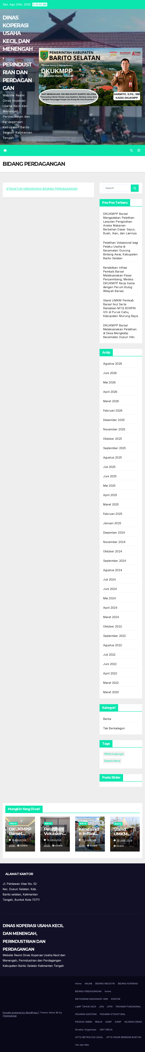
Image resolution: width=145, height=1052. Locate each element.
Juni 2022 (110, 664)
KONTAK (115, 998)
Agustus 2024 (112, 570)
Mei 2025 (109, 485)
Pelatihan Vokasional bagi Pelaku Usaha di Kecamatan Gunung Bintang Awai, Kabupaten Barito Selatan (120, 250)
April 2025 (110, 495)
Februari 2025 (112, 514)
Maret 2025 (111, 504)
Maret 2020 (111, 692)
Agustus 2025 (112, 457)
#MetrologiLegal (113, 753)
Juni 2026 (110, 373)
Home (78, 983)
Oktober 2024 (112, 551)
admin (24, 845)
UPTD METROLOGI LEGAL (89, 1037)
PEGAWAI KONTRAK (86, 1014)
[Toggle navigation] (138, 150)
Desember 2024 (114, 532)
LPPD (110, 1006)
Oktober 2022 (112, 626)
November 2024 (114, 542)
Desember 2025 (114, 420)
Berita (107, 719)
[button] (131, 150)
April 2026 (110, 392)
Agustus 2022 (112, 645)
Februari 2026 (113, 410)
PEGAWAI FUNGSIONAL (128, 1006)
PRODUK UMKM (83, 1021)
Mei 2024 (109, 598)
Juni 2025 (110, 476)
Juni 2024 (110, 589)
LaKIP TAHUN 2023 (85, 1006)
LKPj (101, 1006)
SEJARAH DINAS (133, 1021)
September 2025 (114, 448)
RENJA (98, 1021)
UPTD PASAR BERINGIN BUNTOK (123, 1037)
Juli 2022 (109, 654)
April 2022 (110, 673)
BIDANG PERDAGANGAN (88, 991)
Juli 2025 (109, 467)
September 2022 (114, 636)
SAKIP (108, 1021)
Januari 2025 (112, 523)
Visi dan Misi (82, 1044)
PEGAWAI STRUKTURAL (113, 1014)
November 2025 (114, 429)
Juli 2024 (109, 579)
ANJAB (88, 983)
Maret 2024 (111, 617)
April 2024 (110, 607)
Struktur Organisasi (85, 1029)
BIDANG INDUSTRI (105, 983)
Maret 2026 (111, 401)
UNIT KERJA (106, 1029)
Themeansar (10, 1015)
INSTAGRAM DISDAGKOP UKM (91, 998)
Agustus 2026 (112, 363)
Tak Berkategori (114, 728)
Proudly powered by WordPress (20, 1012)
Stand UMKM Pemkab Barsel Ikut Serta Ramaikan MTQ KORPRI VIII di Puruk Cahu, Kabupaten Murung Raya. (120, 308)
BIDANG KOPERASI (128, 983)
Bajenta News (112, 760)
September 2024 (114, 560)
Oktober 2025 (112, 438)
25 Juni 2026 (124, 840)
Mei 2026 (109, 382)
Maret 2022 (111, 683)
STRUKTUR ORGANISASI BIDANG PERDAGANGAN (41, 189)
